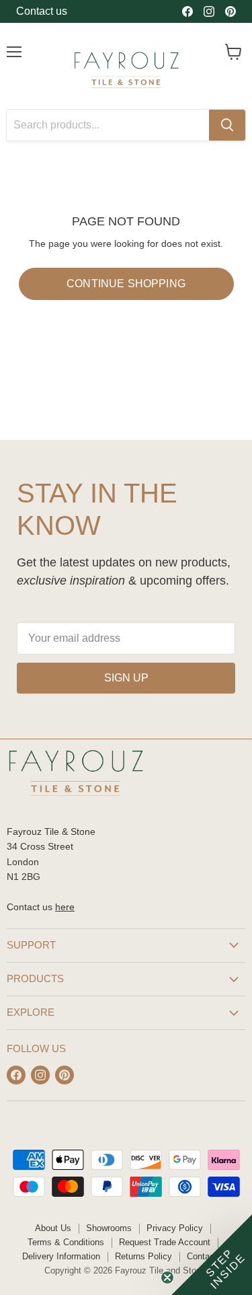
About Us (53, 1228)
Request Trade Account (164, 1242)
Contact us (41, 11)
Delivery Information (61, 1256)
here (65, 906)
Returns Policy (143, 1256)
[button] (211, 1254)
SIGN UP (126, 677)
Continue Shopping (126, 283)
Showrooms (109, 1228)
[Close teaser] (167, 1277)
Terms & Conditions (66, 1242)
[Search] (227, 125)
